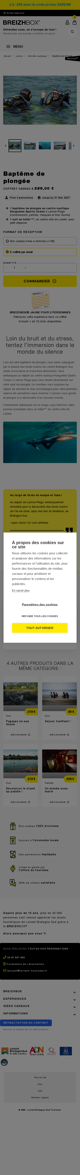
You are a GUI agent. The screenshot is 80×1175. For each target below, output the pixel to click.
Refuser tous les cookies (40, 616)
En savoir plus (21, 590)
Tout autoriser (39, 627)
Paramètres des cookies (40, 604)
